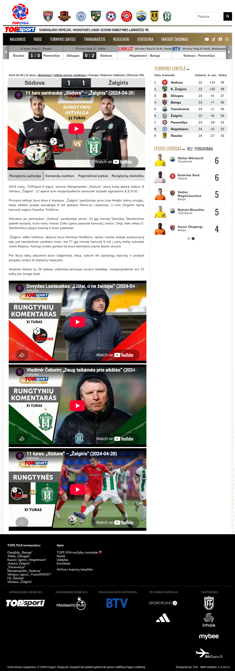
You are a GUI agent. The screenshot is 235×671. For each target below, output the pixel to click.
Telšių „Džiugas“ (19, 556)
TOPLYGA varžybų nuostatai (78, 552)
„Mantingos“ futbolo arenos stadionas (61, 75)
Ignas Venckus (189, 226)
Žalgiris (118, 83)
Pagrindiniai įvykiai (93, 176)
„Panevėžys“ (16, 567)
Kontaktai (63, 563)
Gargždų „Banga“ (20, 552)
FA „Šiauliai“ (16, 578)
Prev (6, 52)
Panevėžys (51, 55)
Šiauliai (18, 55)
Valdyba (62, 560)
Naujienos (17, 39)
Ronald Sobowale (191, 209)
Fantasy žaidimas (174, 39)
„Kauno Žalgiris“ (19, 563)
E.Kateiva (224, 667)
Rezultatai (121, 39)
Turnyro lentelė (63, 39)
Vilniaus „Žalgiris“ (19, 582)
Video (38, 39)
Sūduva (106, 55)
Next (229, 52)
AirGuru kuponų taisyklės (75, 569)
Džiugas (73, 55)
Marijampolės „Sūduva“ (24, 571)
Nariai (61, 556)
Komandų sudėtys (59, 176)
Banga (155, 55)
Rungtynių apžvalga (25, 176)
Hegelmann (138, 55)
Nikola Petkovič (190, 158)
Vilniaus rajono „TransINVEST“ (29, 574)
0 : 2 (89, 55)
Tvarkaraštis (94, 39)
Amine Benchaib (190, 175)
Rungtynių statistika (128, 176)
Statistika (145, 39)
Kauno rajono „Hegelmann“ (27, 560)
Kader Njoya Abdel (192, 192)
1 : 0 (35, 55)
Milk (195, 667)
